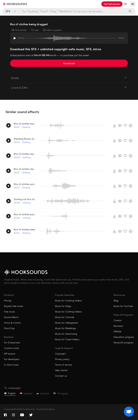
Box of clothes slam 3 (25, 153)
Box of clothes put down (25, 184)
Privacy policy (62, 359)
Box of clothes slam (24, 229)
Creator (118, 320)
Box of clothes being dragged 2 (25, 123)
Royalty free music (13, 306)
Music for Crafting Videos (68, 311)
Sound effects (11, 317)
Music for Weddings (65, 328)
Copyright (60, 353)
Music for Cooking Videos (68, 300)
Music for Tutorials (64, 317)
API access (9, 353)
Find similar (21, 30)
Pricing (7, 300)
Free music (9, 311)
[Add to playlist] (130, 125)
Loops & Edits (19, 87)
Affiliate (117, 331)
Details (15, 78)
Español (28, 393)
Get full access (112, 4)
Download (69, 63)
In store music (11, 364)
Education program (124, 336)
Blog (116, 300)
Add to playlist (54, 30)
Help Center (61, 370)
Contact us (61, 375)
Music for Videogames (66, 322)
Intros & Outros (12, 322)
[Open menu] (132, 4)
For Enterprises (12, 342)
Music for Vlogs (63, 306)
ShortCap (9, 328)
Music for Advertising (66, 333)
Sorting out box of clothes (25, 199)
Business (118, 325)
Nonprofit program (123, 342)
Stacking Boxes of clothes (25, 138)
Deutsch (44, 393)
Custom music (11, 348)
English (12, 393)
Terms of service (63, 364)
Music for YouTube (123, 306)
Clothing (26, 127)
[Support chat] (129, 412)
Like (36, 30)
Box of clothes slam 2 (25, 168)
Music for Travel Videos (67, 339)
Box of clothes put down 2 (25, 214)
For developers (12, 359)
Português (62, 393)
